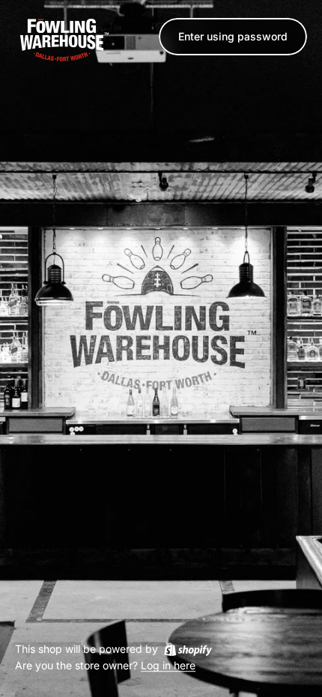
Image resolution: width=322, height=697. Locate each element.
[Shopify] (188, 649)
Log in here (168, 666)
